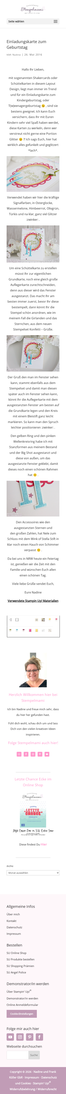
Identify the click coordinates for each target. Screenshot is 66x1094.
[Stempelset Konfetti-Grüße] (43, 631)
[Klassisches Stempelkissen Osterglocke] (49, 621)
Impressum (14, 933)
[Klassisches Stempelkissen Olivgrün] (10, 631)
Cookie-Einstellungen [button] (21, 1013)
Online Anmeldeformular (22, 1005)
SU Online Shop (16, 953)
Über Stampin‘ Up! (19, 991)
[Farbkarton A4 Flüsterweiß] (17, 621)
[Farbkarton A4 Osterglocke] (36, 631)
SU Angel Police (16, 972)
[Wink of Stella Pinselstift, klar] (49, 631)
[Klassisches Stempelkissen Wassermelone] (56, 621)
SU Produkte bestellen (20, 959)
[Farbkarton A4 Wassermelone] (30, 631)
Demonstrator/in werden (22, 998)
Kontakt (11, 921)
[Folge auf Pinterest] (29, 1037)
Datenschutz (14, 927)
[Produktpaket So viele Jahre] (43, 621)
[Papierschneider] (10, 621)
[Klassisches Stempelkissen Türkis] (17, 631)
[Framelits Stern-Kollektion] (36, 621)
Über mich (13, 914)
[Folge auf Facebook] (39, 1037)
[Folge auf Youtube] (10, 1037)
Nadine (16, 54)
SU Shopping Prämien (20, 966)
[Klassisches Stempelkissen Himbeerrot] (23, 631)
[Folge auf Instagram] (20, 1037)
